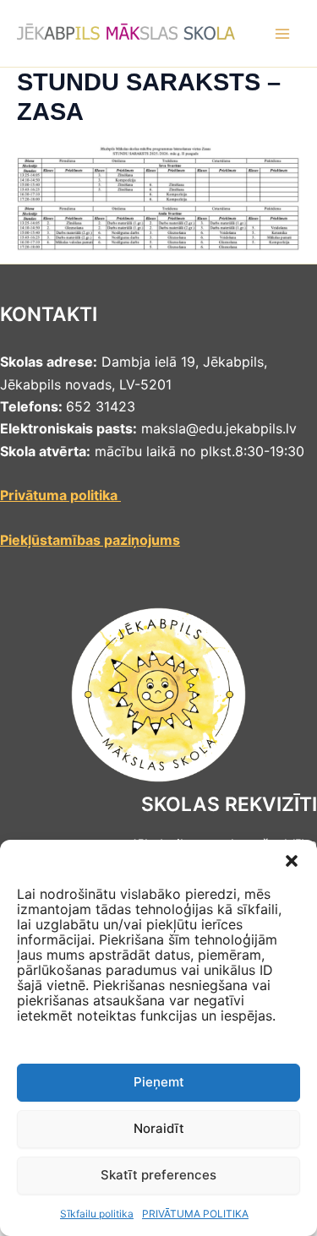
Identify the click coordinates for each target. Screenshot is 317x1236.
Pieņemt (159, 1082)
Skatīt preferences (158, 1175)
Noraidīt (159, 1128)
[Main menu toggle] (282, 34)
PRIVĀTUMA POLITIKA (195, 1213)
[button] (291, 860)
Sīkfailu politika (97, 1213)
